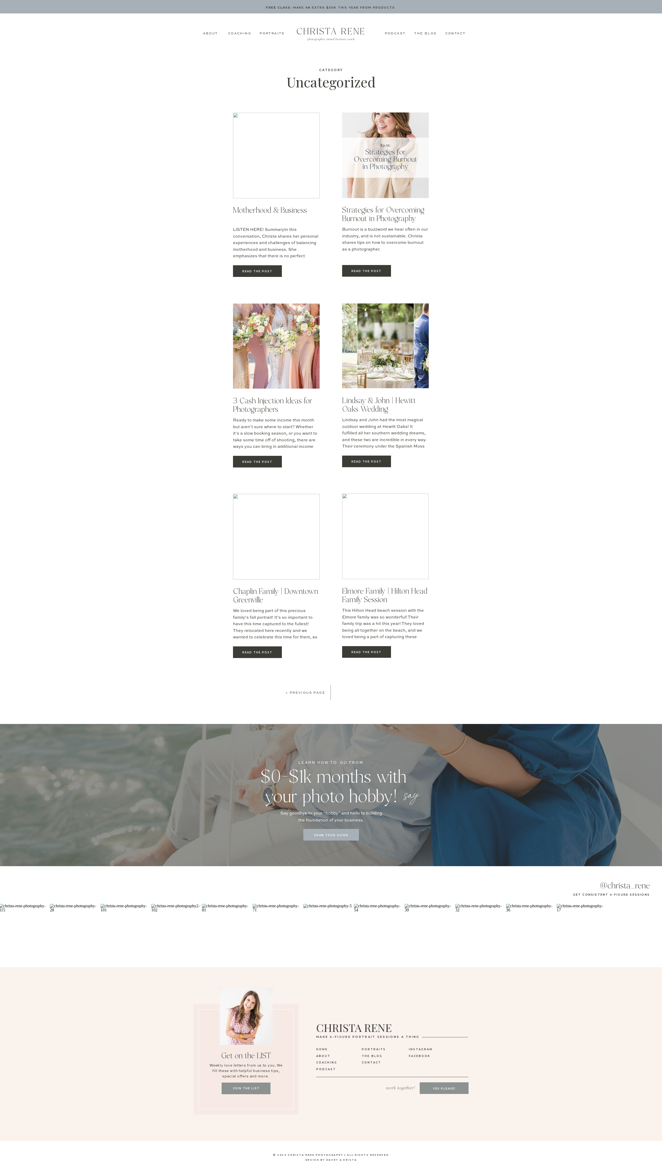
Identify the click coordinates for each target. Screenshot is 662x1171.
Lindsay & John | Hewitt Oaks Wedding (379, 405)
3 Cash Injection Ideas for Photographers (272, 405)
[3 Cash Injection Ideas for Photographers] (276, 346)
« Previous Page (305, 692)
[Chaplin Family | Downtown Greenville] (276, 536)
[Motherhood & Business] (276, 155)
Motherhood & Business (270, 210)
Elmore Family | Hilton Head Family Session (384, 595)
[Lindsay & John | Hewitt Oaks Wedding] (385, 346)
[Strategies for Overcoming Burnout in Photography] (385, 155)
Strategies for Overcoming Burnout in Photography (383, 214)
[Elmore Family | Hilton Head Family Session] (385, 536)
